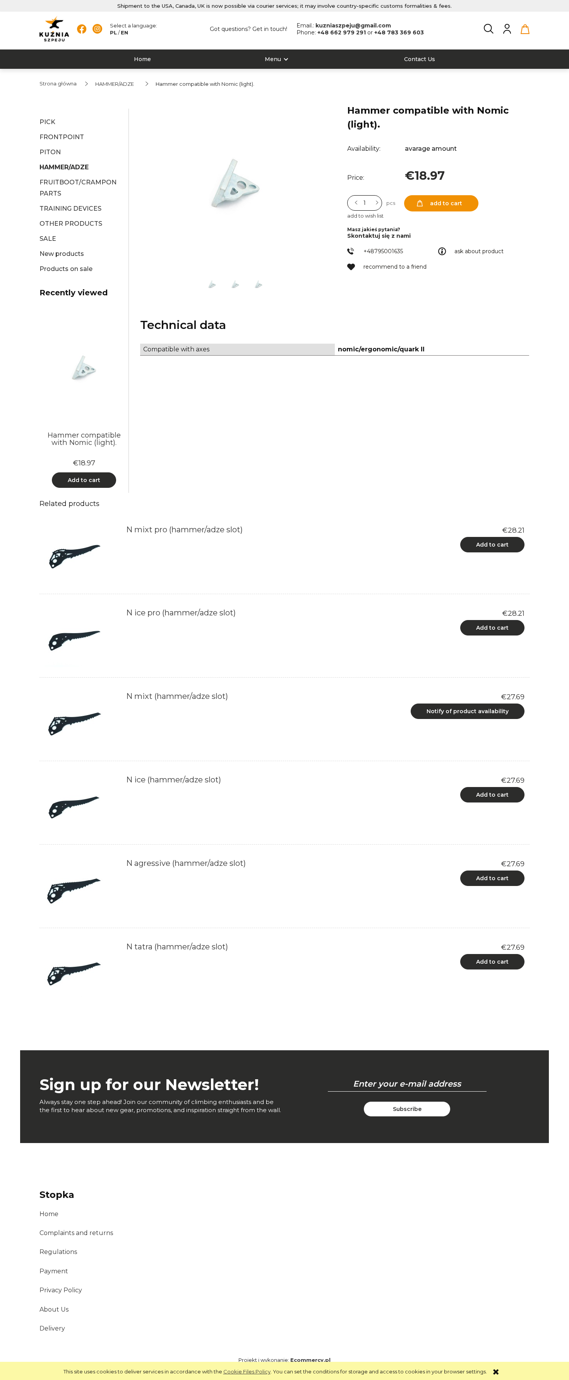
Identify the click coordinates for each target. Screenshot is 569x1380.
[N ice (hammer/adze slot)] (80, 805)
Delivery (52, 1328)
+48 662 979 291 (342, 32)
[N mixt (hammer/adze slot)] (80, 722)
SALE (47, 238)
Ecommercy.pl (310, 1360)
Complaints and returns (76, 1233)
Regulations (58, 1252)
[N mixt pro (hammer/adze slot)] (80, 555)
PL (113, 32)
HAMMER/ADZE (64, 167)
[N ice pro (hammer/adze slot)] (80, 638)
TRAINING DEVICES (70, 208)
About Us (54, 1309)
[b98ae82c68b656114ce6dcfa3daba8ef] (235, 284)
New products (61, 253)
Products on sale (66, 269)
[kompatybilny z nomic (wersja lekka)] (212, 284)
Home (48, 1214)
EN (124, 32)
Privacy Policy (60, 1290)
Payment (53, 1271)
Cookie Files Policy (247, 1371)
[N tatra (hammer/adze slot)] (80, 972)
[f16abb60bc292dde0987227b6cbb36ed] (258, 284)
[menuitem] (142, 59)
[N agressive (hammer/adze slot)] (80, 889)
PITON (50, 152)
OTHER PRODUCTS (70, 223)
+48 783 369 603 (399, 32)
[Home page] (54, 29)
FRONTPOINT (61, 137)
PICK (47, 122)
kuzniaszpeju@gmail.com (353, 25)
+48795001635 (383, 251)
